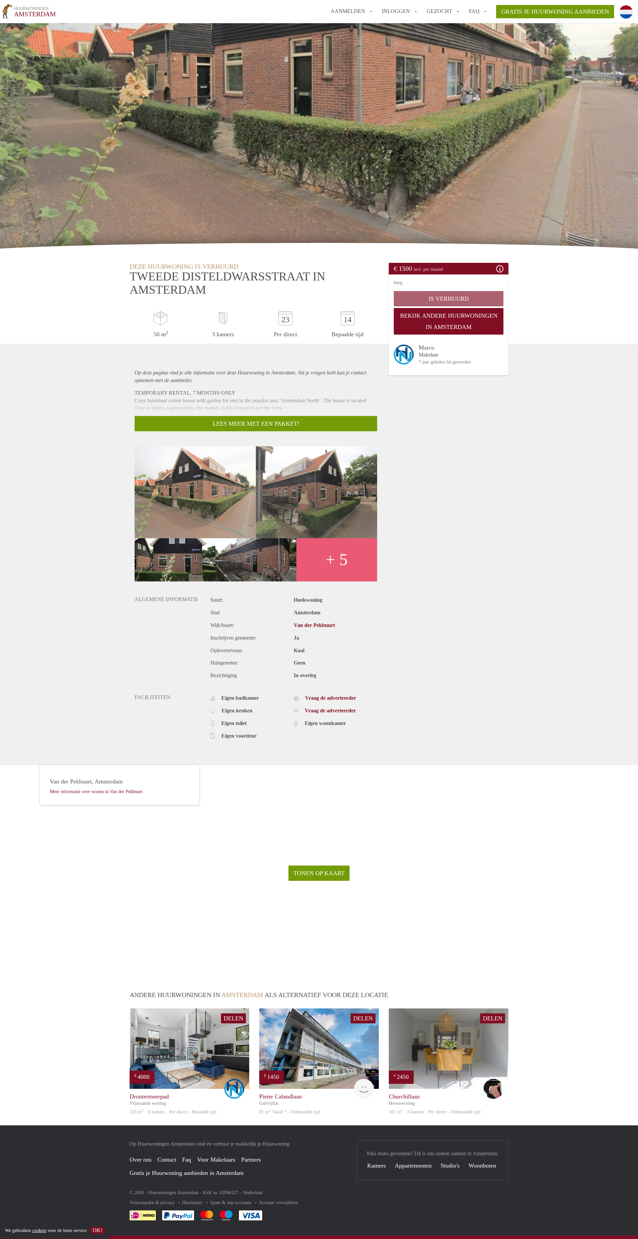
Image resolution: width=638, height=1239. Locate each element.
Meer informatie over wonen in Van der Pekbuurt (96, 791)
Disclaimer (193, 1202)
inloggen (396, 11)
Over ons (141, 1159)
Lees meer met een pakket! (256, 423)
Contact (167, 1159)
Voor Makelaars (216, 1159)
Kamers (376, 1165)
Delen (233, 1018)
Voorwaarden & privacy (153, 1202)
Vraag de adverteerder (330, 698)
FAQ (474, 11)
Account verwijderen (278, 1202)
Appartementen (413, 1165)
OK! (97, 1230)
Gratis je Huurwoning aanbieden (555, 11)
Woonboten (482, 1165)
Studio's (450, 1165)
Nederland (253, 1192)
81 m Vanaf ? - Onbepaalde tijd (289, 1111)
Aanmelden (348, 11)
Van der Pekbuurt (314, 625)
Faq (186, 1159)
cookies (39, 1230)
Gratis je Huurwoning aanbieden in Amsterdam (187, 1173)
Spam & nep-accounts (231, 1202)
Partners (251, 1159)
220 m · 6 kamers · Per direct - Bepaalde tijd (173, 1111)
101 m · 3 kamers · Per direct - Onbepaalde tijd (434, 1111)
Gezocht (439, 11)
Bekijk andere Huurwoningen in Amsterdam (448, 321)
